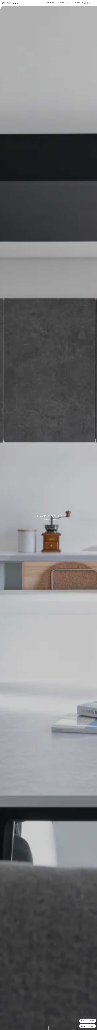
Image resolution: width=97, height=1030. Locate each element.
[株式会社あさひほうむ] (10, 3)
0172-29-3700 (87, 2)
